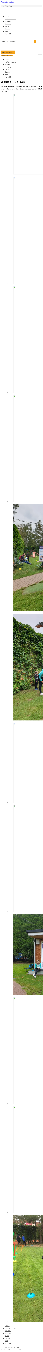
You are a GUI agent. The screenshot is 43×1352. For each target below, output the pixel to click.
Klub (6, 31)
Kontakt (8, 34)
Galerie (7, 29)
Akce (7, 26)
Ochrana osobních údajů (10, 1347)
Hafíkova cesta (10, 19)
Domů (7, 16)
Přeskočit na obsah (8, 2)
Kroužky (8, 24)
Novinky (8, 21)
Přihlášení (8, 6)
